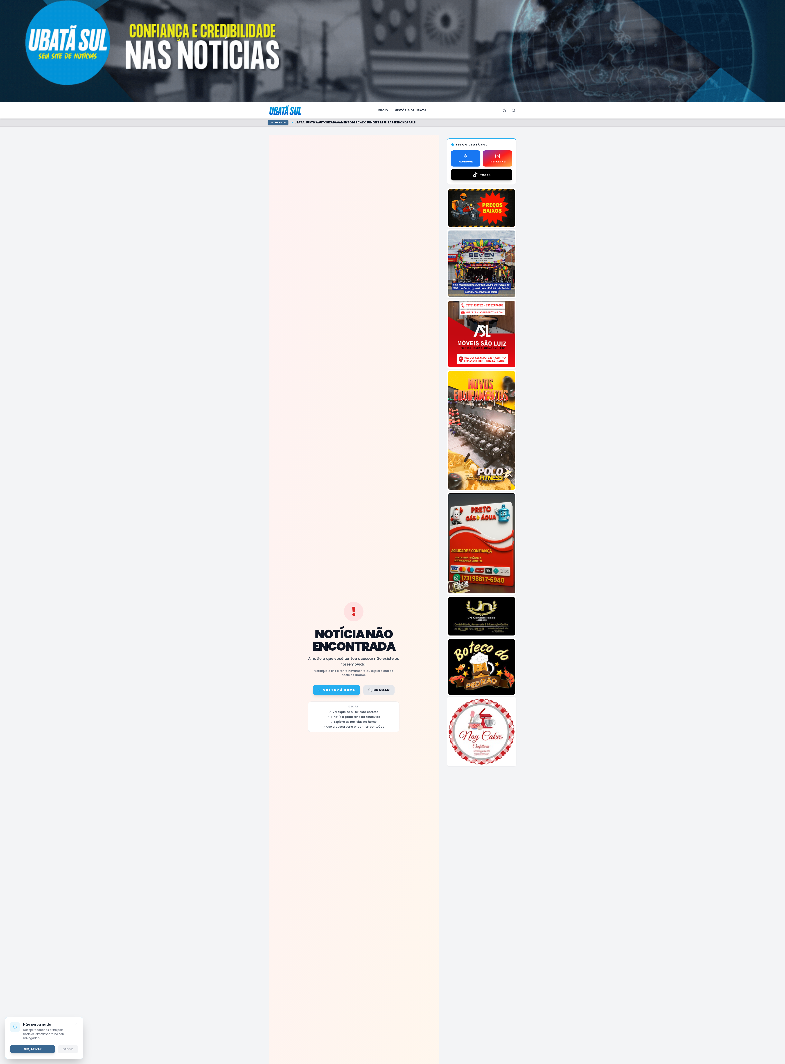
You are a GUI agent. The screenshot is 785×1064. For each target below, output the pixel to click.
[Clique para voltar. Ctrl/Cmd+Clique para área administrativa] (285, 110)
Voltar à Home (339, 690)
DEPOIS (68, 1049)
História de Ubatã (410, 110)
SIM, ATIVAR (32, 1049)
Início (383, 110)
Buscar (381, 690)
